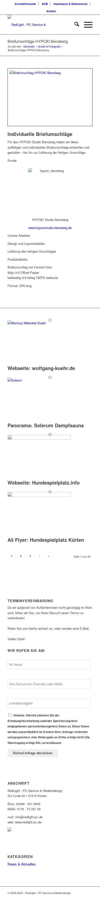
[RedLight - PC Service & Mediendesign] (41, 24)
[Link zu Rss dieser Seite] (81, 898)
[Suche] (74, 24)
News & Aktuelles (22, 863)
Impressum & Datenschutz (71, 4)
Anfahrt (51, 11)
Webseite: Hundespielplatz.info (44, 482)
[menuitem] (25, 3)
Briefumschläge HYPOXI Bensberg (38, 41)
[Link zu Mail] (88, 898)
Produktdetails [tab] (18, 259)
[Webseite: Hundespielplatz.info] (39, 438)
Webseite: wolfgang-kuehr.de (41, 367)
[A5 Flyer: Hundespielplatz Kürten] (39, 495)
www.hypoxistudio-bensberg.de (50, 227)
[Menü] (85, 24)
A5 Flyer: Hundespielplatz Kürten (46, 539)
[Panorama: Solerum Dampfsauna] (39, 380)
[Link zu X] (67, 898)
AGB (45, 4)
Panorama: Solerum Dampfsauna (46, 425)
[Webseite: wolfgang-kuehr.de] (39, 323)
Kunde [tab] (12, 160)
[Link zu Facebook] (74, 898)
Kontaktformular (25, 4)
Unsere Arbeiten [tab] (19, 235)
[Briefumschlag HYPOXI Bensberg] (50, 97)
